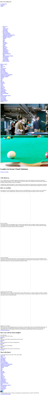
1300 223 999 (4, 3)
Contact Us (2, 4)
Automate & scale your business (9, 34)
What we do (5, 26)
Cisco (4, 40)
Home (1, 65)
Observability (5, 30)
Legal (1, 393)
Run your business (6, 32)
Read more (2, 337)
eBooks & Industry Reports (8, 55)
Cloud (4, 27)
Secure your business (7, 33)
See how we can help (4, 171)
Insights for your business (7, 35)
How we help (5, 31)
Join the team (5, 49)
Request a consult (6, 61)
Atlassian (4, 38)
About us (4, 46)
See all (4, 45)
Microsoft (4, 42)
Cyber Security (5, 28)
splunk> (4, 44)
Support (1, 6)
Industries (4, 48)
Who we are (5, 47)
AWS (4, 39)
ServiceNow (5, 29)
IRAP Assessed (5, 52)
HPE (4, 41)
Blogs (4, 54)
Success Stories (5, 58)
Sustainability (5, 51)
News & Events (6, 56)
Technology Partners (4, 76)
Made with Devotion (6, 393)
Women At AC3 (6, 50)
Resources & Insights (7, 53)
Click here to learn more (4, 330)
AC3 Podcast (5, 57)
